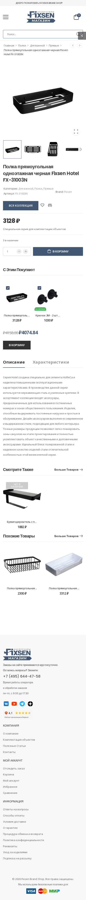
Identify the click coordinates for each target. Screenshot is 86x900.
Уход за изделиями (15, 852)
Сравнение (10, 793)
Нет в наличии (17, 485)
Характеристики (51, 362)
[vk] (6, 704)
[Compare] (50, 205)
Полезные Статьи (14, 746)
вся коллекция (21, 205)
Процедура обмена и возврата (23, 834)
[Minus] (19, 251)
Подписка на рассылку (17, 858)
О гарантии (10, 828)
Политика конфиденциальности (23, 840)
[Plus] (25, 251)
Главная (9, 45)
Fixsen (68, 191)
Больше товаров (66, 470)
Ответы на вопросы (16, 809)
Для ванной (37, 45)
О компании (10, 733)
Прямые (54, 45)
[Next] (80, 149)
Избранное (10, 786)
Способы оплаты (13, 815)
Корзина (8, 774)
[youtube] (14, 704)
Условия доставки (14, 821)
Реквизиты (10, 846)
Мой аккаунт (11, 780)
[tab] (18, 362)
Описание (14, 362)
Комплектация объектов (19, 739)
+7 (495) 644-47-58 (21, 676)
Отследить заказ (14, 768)
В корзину (61, 251)
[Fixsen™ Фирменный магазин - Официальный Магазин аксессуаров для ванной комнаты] (41, 17)
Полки (22, 45)
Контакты (9, 752)
